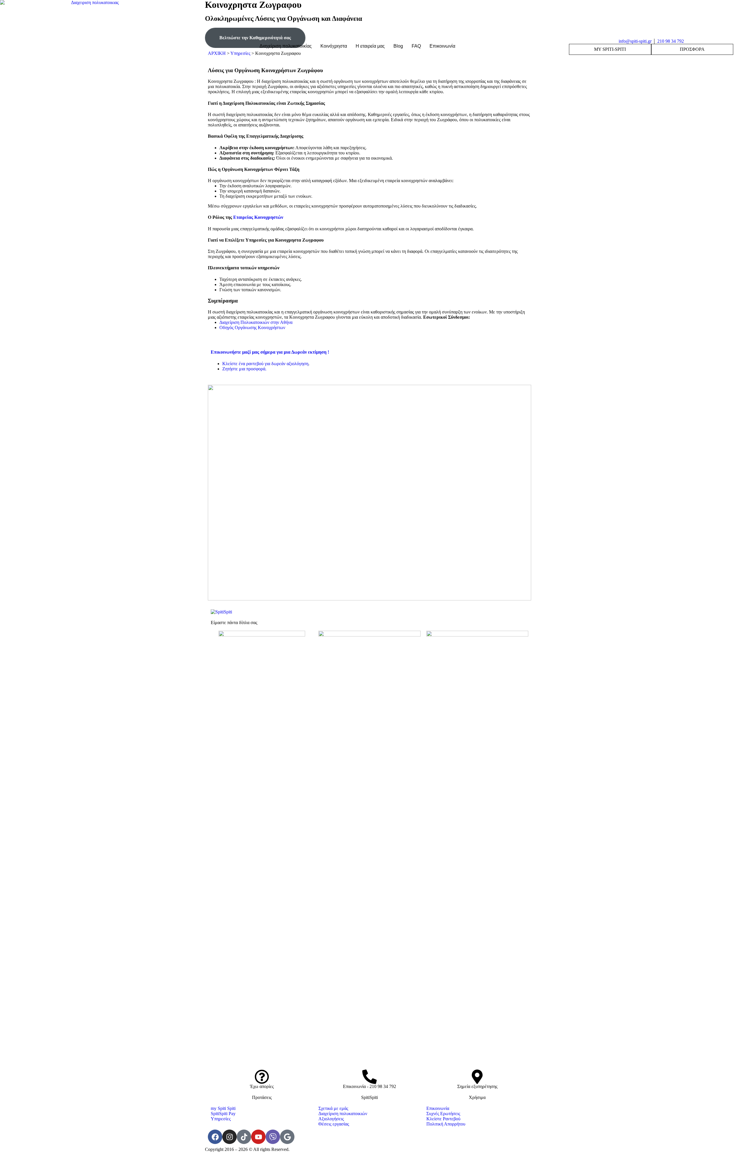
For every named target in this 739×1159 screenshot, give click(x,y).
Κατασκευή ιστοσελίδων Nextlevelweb (406, 1149)
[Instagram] (229, 1137)
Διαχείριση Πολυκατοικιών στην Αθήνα (255, 322)
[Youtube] (258, 1137)
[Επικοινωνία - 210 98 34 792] (369, 1077)
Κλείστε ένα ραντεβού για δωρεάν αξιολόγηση (265, 363)
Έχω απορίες (262, 1086)
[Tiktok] (244, 1137)
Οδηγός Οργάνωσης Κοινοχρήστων (252, 327)
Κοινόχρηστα (333, 46)
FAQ (416, 46)
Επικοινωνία (442, 46)
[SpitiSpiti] (221, 612)
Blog (398, 46)
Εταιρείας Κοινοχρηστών (258, 217)
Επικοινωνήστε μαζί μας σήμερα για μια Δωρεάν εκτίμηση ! (270, 352)
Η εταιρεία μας (370, 46)
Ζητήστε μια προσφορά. (244, 368)
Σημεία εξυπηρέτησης (477, 1086)
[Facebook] (215, 1137)
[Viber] (273, 1137)
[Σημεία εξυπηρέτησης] (477, 1077)
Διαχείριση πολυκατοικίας (286, 46)
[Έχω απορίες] (262, 1077)
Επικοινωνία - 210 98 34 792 (369, 1086)
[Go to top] (369, 1155)
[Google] (287, 1137)
